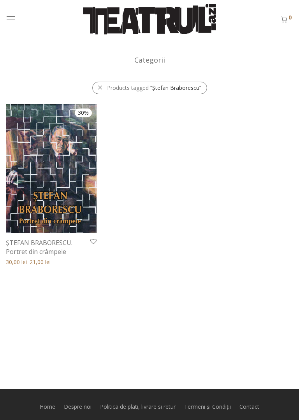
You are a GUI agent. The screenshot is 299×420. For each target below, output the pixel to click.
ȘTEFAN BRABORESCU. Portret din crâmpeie (39, 247)
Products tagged (154, 87)
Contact (249, 406)
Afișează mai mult (24, 261)
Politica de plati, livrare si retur (138, 406)
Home (47, 406)
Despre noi (77, 406)
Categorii (149, 60)
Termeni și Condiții (207, 406)
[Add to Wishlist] (93, 241)
